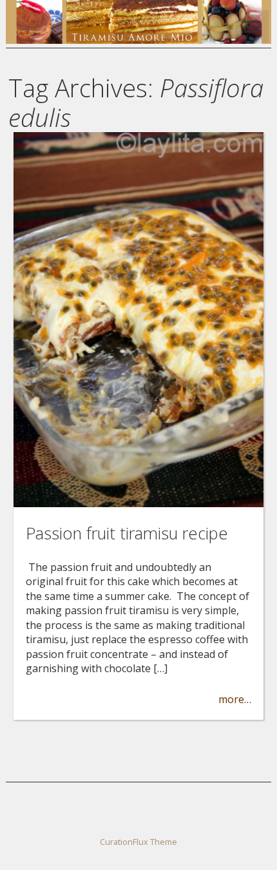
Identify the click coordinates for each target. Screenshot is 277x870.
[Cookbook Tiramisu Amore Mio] (139, 40)
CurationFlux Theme (138, 841)
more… (234, 699)
